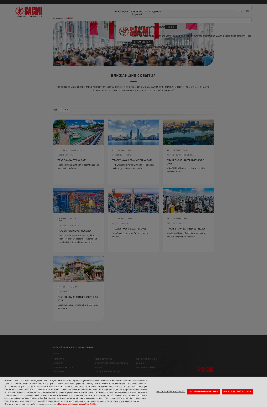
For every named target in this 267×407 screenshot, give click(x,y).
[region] (133, 392)
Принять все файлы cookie (237, 392)
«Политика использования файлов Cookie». (77, 404)
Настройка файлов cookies (170, 392)
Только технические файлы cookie (203, 391)
